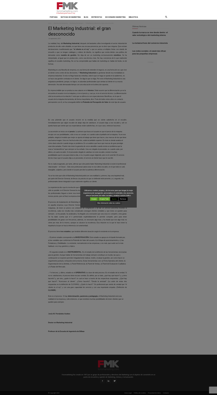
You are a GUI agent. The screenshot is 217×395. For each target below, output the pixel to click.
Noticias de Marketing (71, 17)
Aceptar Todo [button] (104, 199)
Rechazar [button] (123, 199)
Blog (86, 17)
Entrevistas (96, 17)
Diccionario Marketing (115, 17)
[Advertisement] (128, 8)
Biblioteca (133, 17)
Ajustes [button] (114, 199)
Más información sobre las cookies (108, 203)
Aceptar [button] (94, 199)
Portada (54, 17)
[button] (166, 17)
